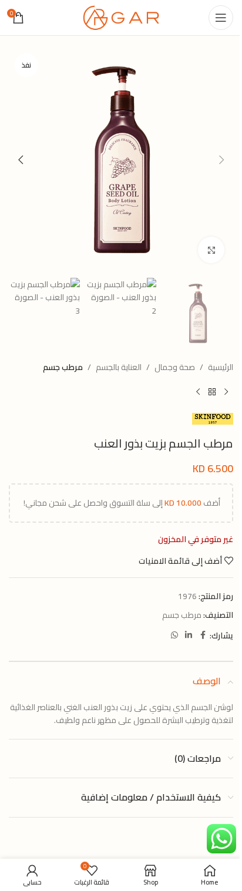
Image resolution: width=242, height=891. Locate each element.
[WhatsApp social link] (174, 635)
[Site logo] (121, 17)
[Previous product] (226, 392)
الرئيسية (220, 367)
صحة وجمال (174, 367)
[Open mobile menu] (221, 17)
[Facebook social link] (203, 635)
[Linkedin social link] (189, 635)
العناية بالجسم (119, 367)
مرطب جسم (63, 367)
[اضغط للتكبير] (211, 250)
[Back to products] (212, 392)
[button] (221, 160)
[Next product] (198, 392)
